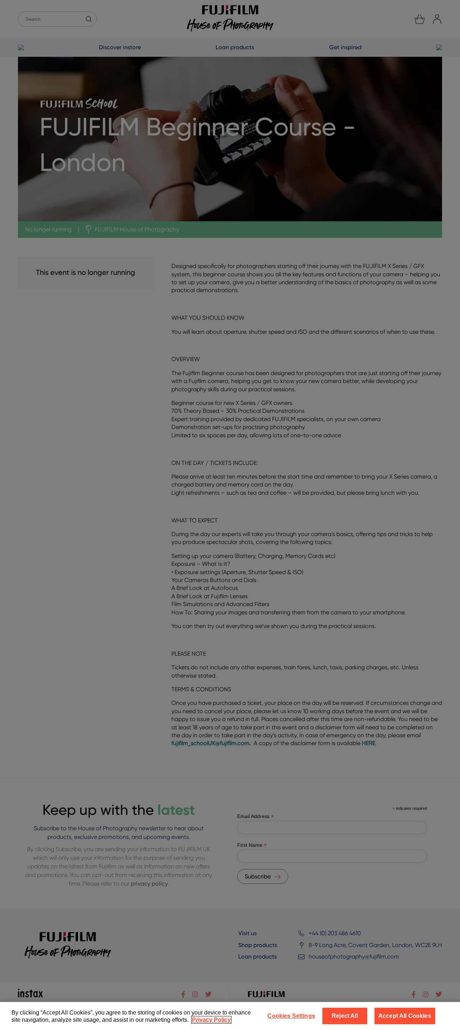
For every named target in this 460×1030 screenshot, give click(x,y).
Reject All (345, 1016)
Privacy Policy (211, 1020)
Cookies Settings (291, 1016)
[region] (230, 1016)
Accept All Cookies (404, 1016)
